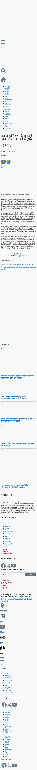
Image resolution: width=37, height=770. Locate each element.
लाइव (1, 643)
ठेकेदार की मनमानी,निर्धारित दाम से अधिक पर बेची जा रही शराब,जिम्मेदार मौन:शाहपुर (17, 420)
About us (7, 526)
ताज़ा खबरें (7, 86)
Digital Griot (5, 551)
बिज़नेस (7, 95)
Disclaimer (8, 530)
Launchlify (4, 549)
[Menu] (2, 658)
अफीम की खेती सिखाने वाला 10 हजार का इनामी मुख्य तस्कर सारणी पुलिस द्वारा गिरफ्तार (17, 377)
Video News (8, 533)
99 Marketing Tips (6, 553)
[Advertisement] (18, 19)
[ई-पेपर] (2, 616)
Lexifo (3, 589)
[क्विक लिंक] (2, 605)
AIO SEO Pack (5, 585)
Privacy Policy (9, 531)
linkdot (4, 601)
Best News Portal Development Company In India (17, 597)
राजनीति (7, 93)
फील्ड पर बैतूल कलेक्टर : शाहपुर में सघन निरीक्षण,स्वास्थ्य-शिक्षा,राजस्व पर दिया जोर (14, 398)
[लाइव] (2, 637)
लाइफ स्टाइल (8, 100)
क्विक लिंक (3, 611)
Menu (2, 664)
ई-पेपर (6, 106)
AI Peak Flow (5, 584)
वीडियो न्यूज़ (8, 105)
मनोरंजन (7, 103)
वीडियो (2, 632)
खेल (6, 96)
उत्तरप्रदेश (7, 91)
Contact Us (8, 528)
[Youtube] (13, 565)
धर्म (5, 101)
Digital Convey (5, 580)
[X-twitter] (8, 565)
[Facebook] (3, 565)
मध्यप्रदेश (7, 90)
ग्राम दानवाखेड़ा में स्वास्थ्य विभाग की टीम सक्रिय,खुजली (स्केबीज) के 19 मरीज (14, 486)
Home (6, 525)
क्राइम (6, 98)
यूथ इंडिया (7, 88)
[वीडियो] (2, 626)
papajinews (21, 256)
